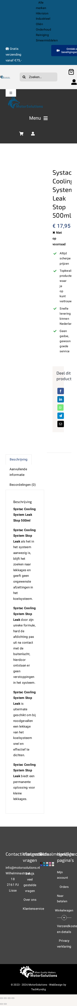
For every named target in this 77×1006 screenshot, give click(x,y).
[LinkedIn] (60, 399)
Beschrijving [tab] (18, 459)
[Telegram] (60, 416)
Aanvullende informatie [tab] (18, 472)
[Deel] (9, 998)
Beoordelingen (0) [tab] (23, 484)
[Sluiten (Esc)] (12, 998)
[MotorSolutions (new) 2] (5, 77)
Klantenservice (33, 908)
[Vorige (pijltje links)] (1, 1004)
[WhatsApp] (60, 407)
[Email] (60, 424)
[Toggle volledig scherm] (5, 998)
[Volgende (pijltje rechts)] (5, 1004)
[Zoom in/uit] (1, 998)
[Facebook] (60, 391)
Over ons (30, 899)
